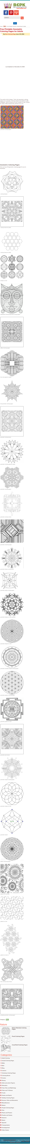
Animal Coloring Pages (8, 1060)
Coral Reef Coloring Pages (19, 1045)
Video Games (5, 1130)
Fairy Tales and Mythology (9, 1088)
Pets (3, 1110)
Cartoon (4, 1070)
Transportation (6, 1125)
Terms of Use (12, 1142)
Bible (3, 1063)
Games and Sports (7, 1095)
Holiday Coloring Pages (8, 1097)
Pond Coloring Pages (18, 1036)
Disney (4, 1080)
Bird (3, 1065)
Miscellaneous (6, 1102)
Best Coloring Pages (10, 34)
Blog (4, 26)
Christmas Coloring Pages (9, 1073)
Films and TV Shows (7, 1090)
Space (3, 1120)
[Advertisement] (15, 51)
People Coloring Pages (8, 1107)
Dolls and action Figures (8, 1083)
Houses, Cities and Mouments (10, 1100)
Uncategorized (6, 1127)
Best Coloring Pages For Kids (10, 1140)
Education (4, 1085)
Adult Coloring (6, 1058)
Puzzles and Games (7, 1115)
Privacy (23, 1141)
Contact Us (18, 1142)
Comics (4, 1078)
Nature (3, 1105)
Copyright (27, 1141)
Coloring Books (6, 1075)
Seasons (4, 1117)
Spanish (4, 1122)
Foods (3, 1092)
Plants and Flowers (7, 1112)
